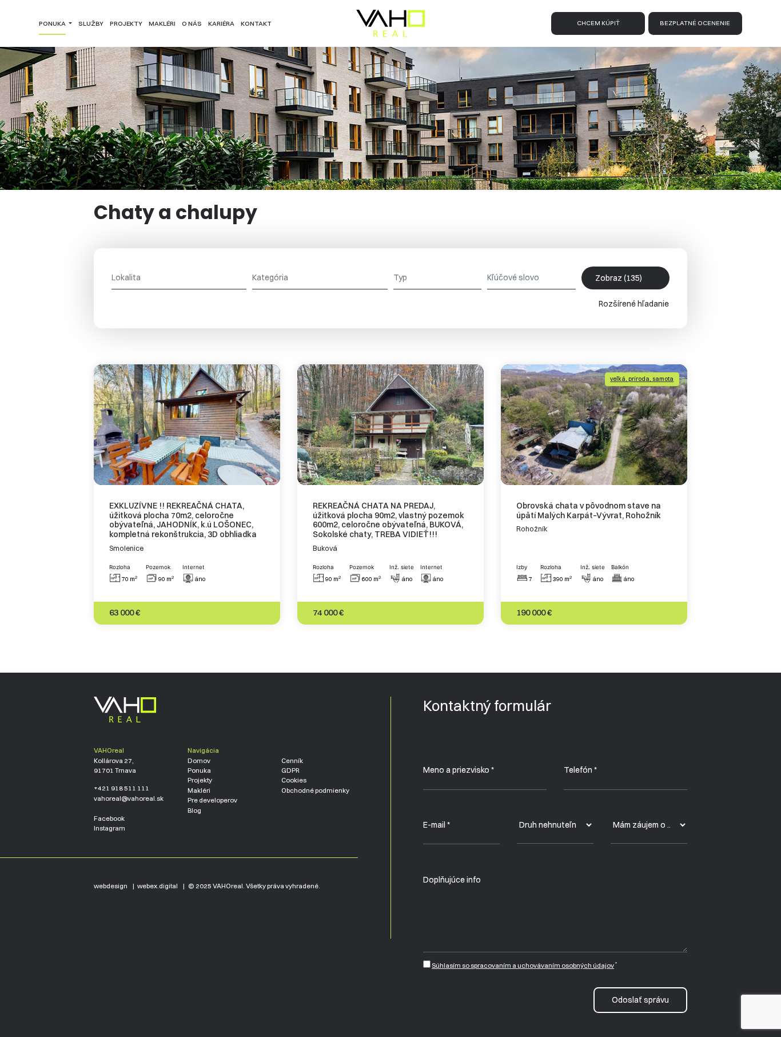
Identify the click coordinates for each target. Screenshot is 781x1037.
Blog (194, 810)
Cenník (292, 761)
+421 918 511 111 (121, 788)
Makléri (199, 790)
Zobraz (618, 278)
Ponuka (199, 770)
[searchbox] (179, 277)
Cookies (293, 780)
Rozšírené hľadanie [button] (635, 304)
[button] (55, 23)
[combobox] (179, 277)
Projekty (200, 780)
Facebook (109, 818)
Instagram (109, 828)
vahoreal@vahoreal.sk (129, 798)
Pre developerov (212, 800)
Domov (199, 761)
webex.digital (157, 886)
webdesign (110, 886)
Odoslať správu (640, 1000)
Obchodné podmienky (315, 790)
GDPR (290, 770)
